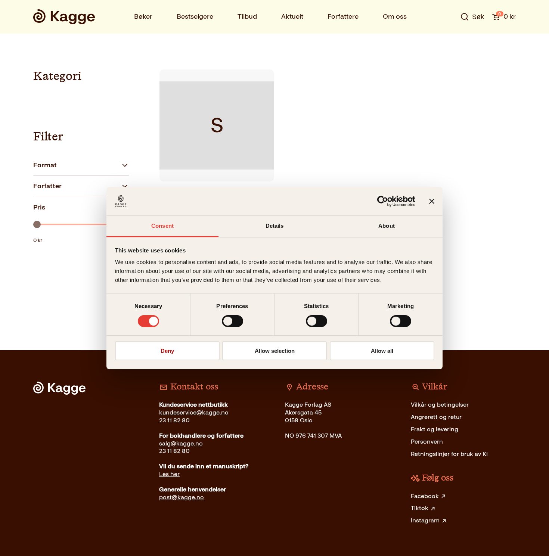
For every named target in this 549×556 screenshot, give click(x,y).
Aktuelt (292, 16)
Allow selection (275, 351)
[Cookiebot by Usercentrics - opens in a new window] (382, 201)
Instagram (425, 520)
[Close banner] (431, 201)
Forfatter (47, 186)
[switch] (232, 321)
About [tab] (386, 226)
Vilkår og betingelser (440, 404)
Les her (169, 474)
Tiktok (419, 508)
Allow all (382, 351)
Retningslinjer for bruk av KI (449, 453)
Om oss (395, 16)
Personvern (427, 441)
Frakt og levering (434, 429)
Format (45, 165)
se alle (448, 40)
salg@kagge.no (181, 443)
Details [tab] (275, 226)
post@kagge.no (181, 497)
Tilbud (247, 16)
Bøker (143, 16)
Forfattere (343, 16)
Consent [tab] (162, 226)
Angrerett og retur (436, 416)
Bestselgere (195, 16)
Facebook (425, 496)
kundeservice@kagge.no (194, 412)
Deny (167, 351)
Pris (39, 207)
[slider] (37, 224)
